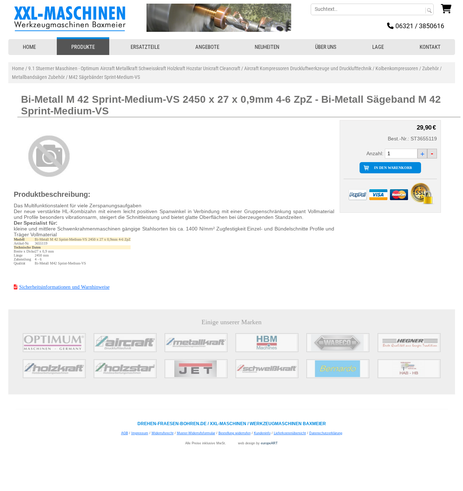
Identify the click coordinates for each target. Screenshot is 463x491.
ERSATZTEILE (145, 47)
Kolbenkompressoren (396, 68)
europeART (269, 443)
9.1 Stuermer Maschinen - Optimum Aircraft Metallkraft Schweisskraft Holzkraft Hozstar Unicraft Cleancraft (134, 68)
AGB (124, 433)
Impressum (139, 433)
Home (18, 68)
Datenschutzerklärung (325, 433)
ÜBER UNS (325, 47)
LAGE (378, 47)
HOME (29, 47)
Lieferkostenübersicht (290, 433)
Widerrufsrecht (163, 433)
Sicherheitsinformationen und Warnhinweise (64, 287)
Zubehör (430, 68)
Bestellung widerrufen (234, 433)
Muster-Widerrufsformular (196, 433)
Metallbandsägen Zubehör (38, 77)
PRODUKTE (83, 47)
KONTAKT (430, 47)
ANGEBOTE (207, 47)
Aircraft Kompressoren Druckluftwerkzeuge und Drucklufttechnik (307, 68)
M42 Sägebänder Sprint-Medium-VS (104, 77)
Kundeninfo (262, 433)
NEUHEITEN (267, 47)
